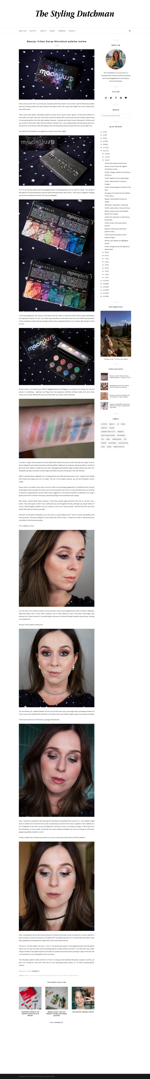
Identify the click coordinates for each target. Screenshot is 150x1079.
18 (104, 144)
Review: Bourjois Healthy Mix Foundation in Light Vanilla (119, 396)
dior (103, 446)
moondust (42, 975)
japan (109, 446)
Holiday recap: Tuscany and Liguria (116, 359)
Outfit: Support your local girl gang (116, 178)
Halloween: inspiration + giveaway (116, 205)
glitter (34, 975)
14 (104, 284)
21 (104, 135)
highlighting (123, 443)
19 (104, 141)
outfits (104, 424)
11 (106, 157)
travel (111, 428)
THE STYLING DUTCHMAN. (31, 1076)
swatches (57, 975)
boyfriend (121, 435)
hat (102, 439)
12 (106, 154)
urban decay (74, 975)
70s (125, 439)
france (103, 443)
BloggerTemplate (49, 1076)
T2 (118, 424)
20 (104, 138)
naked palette (119, 446)
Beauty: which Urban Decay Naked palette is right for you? (120, 376)
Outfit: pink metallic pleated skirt (116, 163)
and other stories (108, 435)
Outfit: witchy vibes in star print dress (117, 208)
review (49, 975)
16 (104, 151)
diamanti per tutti (108, 431)
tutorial (64, 975)
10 (106, 160)
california (112, 443)
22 (104, 132)
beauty (27, 975)
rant (108, 439)
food (123, 424)
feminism (121, 431)
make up (104, 428)
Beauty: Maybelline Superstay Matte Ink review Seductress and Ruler (120, 405)
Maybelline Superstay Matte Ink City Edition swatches (119, 386)
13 (104, 287)
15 (104, 280)
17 (104, 147)
